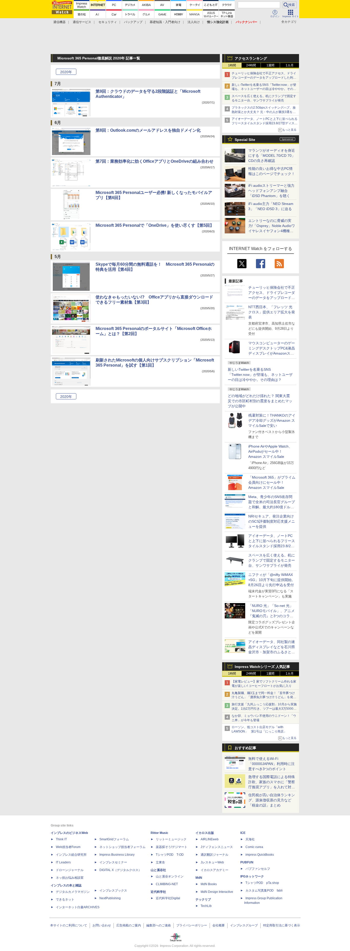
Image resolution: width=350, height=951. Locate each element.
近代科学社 (158, 892)
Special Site (245, 140)
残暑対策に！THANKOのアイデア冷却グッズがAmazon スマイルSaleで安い (271, 420)
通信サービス (82, 22)
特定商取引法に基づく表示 (281, 925)
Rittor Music (159, 833)
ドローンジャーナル (70, 870)
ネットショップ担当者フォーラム (122, 847)
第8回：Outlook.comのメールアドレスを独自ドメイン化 (148, 130)
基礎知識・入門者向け (165, 22)
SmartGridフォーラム (114, 839)
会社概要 (218, 925)
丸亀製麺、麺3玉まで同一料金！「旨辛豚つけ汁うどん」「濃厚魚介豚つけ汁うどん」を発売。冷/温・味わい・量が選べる (263, 697)
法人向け (194, 22)
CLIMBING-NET (167, 884)
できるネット (65, 899)
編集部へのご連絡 (158, 925)
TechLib (206, 906)
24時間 (251, 65)
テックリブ (203, 899)
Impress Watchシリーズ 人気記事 (262, 667)
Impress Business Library (117, 854)
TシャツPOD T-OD (170, 854)
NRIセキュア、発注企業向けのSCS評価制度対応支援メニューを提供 (271, 521)
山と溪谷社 (158, 870)
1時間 (232, 65)
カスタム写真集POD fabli (264, 890)
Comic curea (254, 847)
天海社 (250, 839)
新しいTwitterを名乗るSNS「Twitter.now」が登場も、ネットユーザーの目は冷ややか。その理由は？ (260, 374)
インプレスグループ (244, 925)
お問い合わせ (101, 925)
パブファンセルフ (257, 869)
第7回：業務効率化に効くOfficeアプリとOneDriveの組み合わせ (154, 161)
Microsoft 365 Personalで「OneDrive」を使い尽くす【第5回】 (155, 225)
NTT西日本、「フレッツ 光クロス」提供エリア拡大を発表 (271, 312)
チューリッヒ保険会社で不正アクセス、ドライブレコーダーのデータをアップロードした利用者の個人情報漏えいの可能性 (264, 77)
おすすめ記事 (245, 748)
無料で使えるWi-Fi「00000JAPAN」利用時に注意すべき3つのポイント (271, 764)
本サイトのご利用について (68, 925)
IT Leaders (63, 862)
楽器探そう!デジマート (171, 847)
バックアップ (133, 22)
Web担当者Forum (68, 847)
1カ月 (290, 65)
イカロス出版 (204, 833)
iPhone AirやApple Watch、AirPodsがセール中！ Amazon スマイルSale (270, 451)
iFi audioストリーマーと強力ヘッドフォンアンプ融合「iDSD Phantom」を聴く (271, 190)
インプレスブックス (113, 890)
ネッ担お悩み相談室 (70, 878)
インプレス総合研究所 (71, 854)
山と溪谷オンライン (169, 876)
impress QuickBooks (259, 854)
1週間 (270, 65)
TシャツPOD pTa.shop (262, 883)
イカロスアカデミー (214, 870)
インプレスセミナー (113, 862)
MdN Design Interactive (217, 892)
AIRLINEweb (210, 839)
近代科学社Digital (168, 898)
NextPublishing (110, 898)
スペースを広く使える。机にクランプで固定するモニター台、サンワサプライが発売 (271, 560)
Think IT (61, 839)
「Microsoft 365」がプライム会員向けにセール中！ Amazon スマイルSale (271, 482)
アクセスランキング (251, 58)
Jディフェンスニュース (217, 847)
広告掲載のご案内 (128, 925)
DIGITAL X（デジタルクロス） (120, 870)
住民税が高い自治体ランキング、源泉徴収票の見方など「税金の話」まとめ (271, 800)
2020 (66, 72)
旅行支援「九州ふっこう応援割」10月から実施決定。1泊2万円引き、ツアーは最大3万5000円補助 (264, 708)
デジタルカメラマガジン (73, 892)
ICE (242, 833)
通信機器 (59, 22)
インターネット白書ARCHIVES (77, 907)
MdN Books (209, 884)
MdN (198, 878)
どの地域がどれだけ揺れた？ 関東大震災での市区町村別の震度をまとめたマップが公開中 (260, 401)
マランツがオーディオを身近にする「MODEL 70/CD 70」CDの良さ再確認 (271, 155)
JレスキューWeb (212, 862)
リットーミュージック (171, 839)
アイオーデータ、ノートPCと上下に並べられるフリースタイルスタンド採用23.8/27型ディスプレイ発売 (264, 123)
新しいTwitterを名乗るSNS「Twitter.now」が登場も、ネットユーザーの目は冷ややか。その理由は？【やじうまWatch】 (264, 89)
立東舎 (160, 862)
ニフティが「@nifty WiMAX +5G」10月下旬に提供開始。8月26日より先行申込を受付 (271, 580)
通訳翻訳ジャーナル (214, 854)
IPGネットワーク (252, 876)
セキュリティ (107, 22)
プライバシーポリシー (191, 925)
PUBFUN (246, 862)
